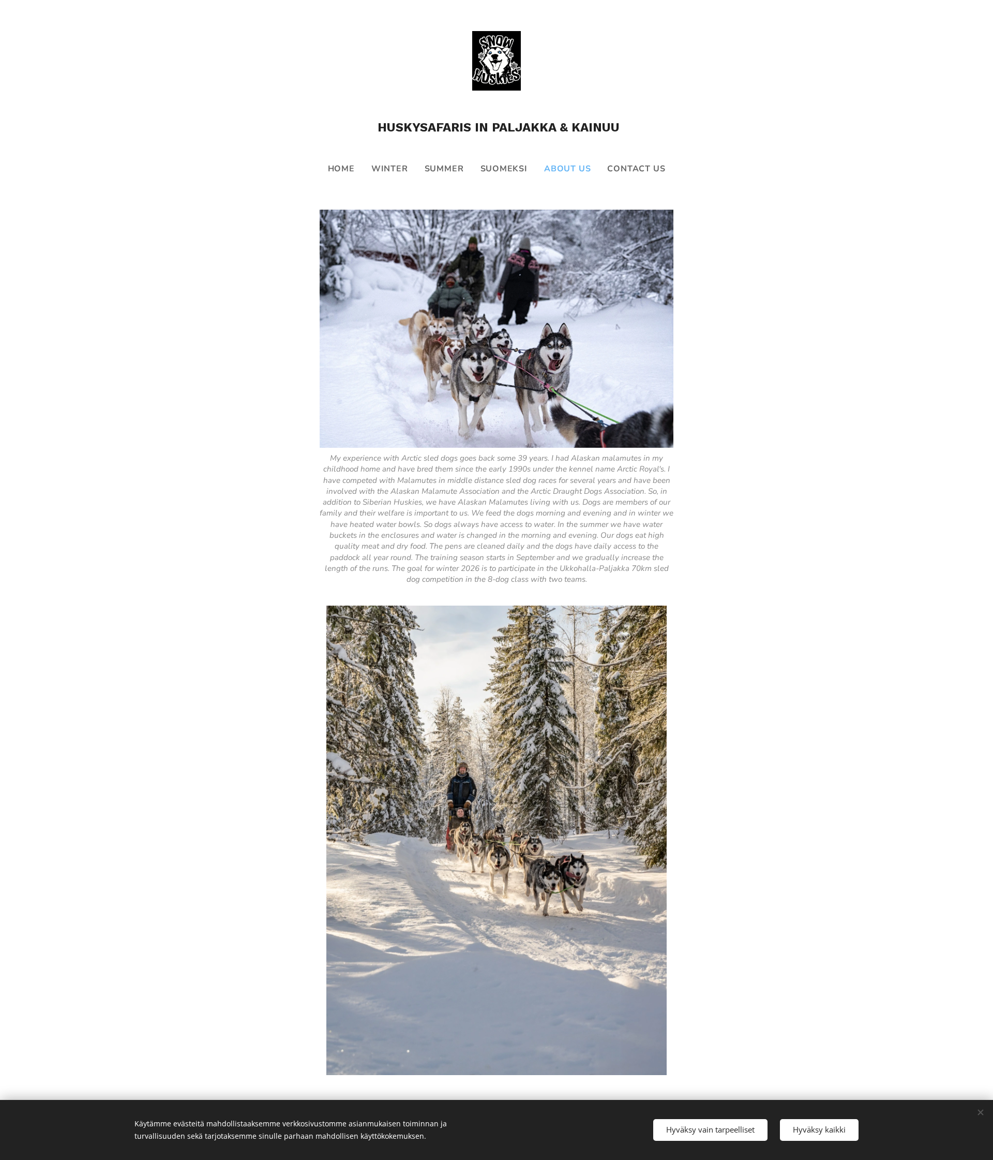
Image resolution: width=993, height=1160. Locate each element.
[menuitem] (345, 169)
